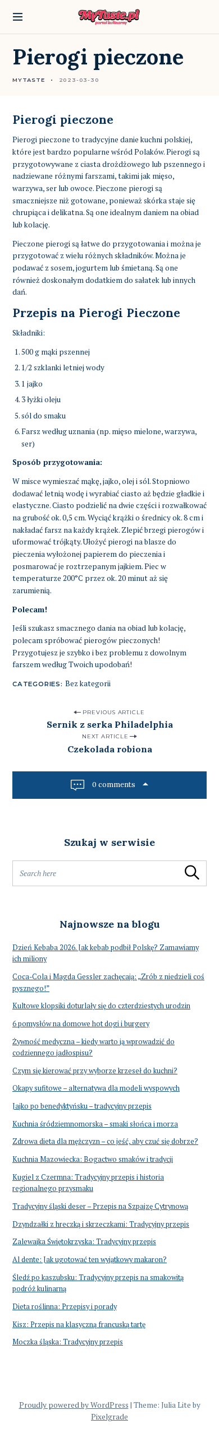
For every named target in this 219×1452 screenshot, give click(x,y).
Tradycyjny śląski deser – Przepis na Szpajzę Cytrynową (100, 1206)
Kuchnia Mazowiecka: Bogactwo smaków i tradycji (92, 1159)
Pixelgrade (109, 1417)
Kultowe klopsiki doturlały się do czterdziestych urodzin (101, 1006)
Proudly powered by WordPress (74, 1405)
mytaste (28, 79)
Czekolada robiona (109, 749)
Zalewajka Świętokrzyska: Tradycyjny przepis (84, 1241)
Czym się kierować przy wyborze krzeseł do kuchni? (94, 1071)
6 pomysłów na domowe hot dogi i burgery (80, 1023)
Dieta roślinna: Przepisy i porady (64, 1306)
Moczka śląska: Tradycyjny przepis (67, 1342)
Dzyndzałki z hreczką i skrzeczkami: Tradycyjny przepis (100, 1224)
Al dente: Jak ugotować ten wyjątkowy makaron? (89, 1259)
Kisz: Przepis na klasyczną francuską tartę (78, 1324)
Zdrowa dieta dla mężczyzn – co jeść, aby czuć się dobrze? (105, 1141)
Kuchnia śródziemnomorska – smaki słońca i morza (95, 1124)
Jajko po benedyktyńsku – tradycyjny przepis (82, 1106)
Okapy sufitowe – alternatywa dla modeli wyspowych (96, 1088)
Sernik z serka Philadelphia (110, 724)
